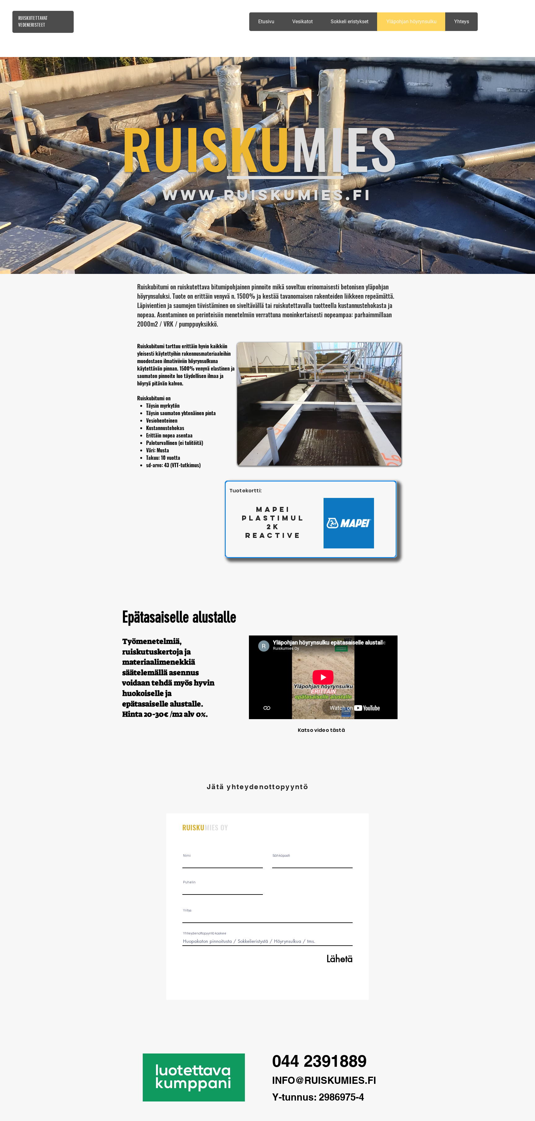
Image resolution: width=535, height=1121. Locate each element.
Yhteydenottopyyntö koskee (204, 933)
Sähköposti (281, 855)
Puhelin (189, 882)
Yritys (187, 910)
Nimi (187, 855)
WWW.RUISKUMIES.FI (267, 194)
